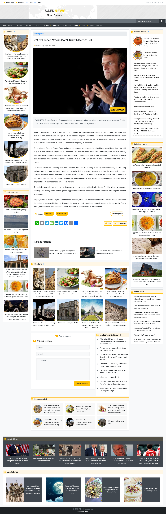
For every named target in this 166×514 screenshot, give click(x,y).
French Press (62, 213)
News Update (39, 34)
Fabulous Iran (139, 144)
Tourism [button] (28, 25)
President (49, 213)
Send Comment (81, 383)
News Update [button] (8, 25)
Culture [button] (37, 25)
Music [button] (84, 25)
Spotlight (39, 264)
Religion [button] (47, 25)
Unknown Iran (13, 192)
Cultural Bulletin (140, 32)
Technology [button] (66, 25)
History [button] (19, 25)
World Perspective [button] (96, 25)
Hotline (10, 32)
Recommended (41, 399)
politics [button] (56, 25)
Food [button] (76, 25)
